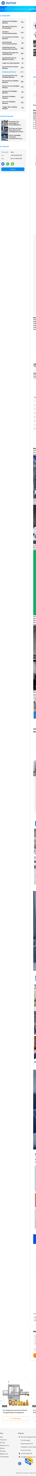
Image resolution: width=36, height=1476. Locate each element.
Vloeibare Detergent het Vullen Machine (12, 53)
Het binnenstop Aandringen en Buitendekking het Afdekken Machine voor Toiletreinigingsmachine (16, 123)
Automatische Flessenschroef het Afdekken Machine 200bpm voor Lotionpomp (15, 1412)
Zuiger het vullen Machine (12, 63)
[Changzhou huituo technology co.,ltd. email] (2, 163)
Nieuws (2, 1448)
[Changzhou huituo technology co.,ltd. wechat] (12, 163)
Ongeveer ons (4, 1445)
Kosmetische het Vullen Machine (12, 67)
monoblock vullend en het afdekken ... (12, 27)
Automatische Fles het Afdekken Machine (12, 76)
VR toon (2, 1442)
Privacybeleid (4, 1457)
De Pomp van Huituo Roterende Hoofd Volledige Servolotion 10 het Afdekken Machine (16, 130)
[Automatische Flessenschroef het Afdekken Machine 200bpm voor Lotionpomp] (16, 1394)
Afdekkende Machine (12, 72)
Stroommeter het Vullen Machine (12, 37)
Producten (3, 1440)
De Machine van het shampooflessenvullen (12, 48)
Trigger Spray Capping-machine (12, 107)
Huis (1, 1437)
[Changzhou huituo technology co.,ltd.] (9, 3)
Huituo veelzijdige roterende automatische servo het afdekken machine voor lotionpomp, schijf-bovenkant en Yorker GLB (16, 136)
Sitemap (3, 1451)
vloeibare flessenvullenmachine (12, 32)
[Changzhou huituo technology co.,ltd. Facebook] (19, 1463)
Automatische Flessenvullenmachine (12, 43)
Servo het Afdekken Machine (12, 102)
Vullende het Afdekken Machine (12, 22)
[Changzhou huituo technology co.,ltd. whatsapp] (7, 163)
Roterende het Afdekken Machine (12, 81)
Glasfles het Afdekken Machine (12, 92)
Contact (13, 169)
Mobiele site (4, 1454)
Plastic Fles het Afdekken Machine (12, 86)
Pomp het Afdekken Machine (12, 97)
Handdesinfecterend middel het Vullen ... (12, 58)
